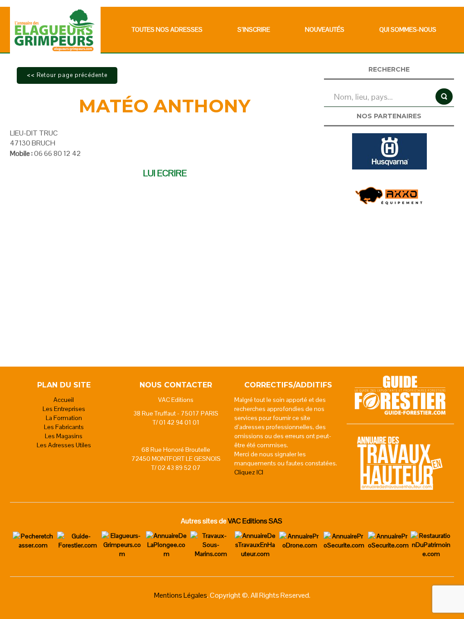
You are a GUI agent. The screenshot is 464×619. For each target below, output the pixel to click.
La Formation (64, 418)
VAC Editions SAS (255, 521)
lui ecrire (165, 173)
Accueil (63, 400)
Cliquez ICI (248, 472)
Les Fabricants (64, 427)
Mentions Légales (180, 595)
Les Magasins (63, 436)
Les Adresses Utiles (64, 445)
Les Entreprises (64, 409)
